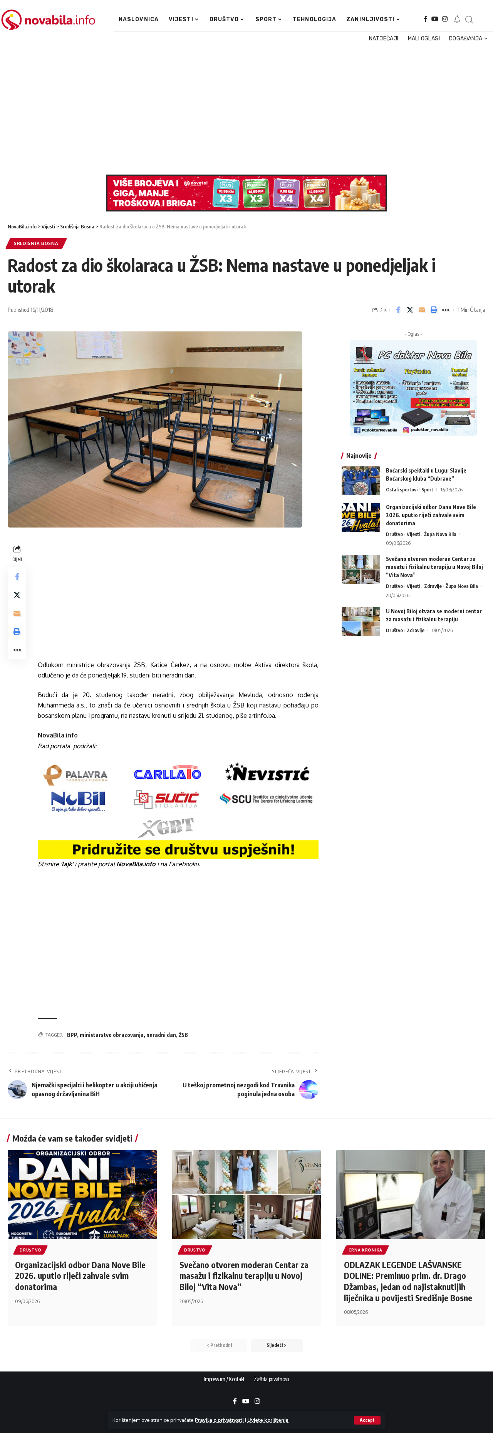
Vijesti (413, 534)
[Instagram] (444, 19)
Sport (427, 489)
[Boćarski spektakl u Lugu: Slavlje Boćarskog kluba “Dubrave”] (361, 480)
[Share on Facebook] (397, 310)
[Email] (421, 310)
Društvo (394, 534)
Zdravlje (433, 586)
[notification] (457, 19)
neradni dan (161, 1035)
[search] (469, 19)
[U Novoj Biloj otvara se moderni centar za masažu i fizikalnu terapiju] (361, 621)
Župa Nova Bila (440, 534)
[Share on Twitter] (409, 310)
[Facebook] (425, 19)
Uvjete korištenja (267, 1420)
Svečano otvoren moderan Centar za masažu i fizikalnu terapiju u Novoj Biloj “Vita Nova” (434, 567)
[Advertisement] (244, 109)
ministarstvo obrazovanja (112, 1035)
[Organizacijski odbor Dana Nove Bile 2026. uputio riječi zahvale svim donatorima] (361, 517)
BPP (72, 1035)
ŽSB (183, 1035)
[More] (445, 310)
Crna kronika (365, 1250)
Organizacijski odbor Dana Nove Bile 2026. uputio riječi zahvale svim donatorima (431, 515)
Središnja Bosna (36, 243)
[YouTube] (434, 19)
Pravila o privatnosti (219, 1420)
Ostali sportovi (402, 489)
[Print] (433, 310)
